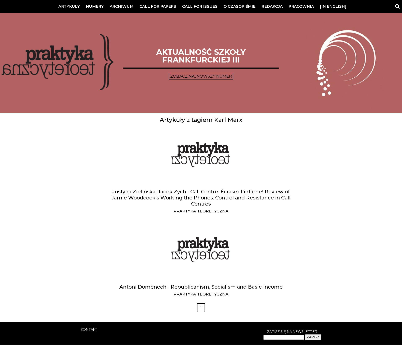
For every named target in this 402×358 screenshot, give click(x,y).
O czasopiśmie (239, 6)
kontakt (89, 330)
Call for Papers (157, 6)
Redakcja (272, 6)
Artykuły (69, 6)
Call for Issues (200, 6)
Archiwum (122, 6)
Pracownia (301, 6)
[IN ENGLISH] (333, 6)
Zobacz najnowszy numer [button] (201, 76)
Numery (95, 6)
